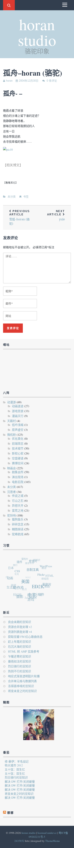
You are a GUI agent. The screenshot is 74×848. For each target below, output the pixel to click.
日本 (11, 567)
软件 (40, 595)
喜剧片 (46, 585)
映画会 (11, 468)
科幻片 (16, 594)
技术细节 (17, 448)
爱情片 (34, 561)
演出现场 (17, 477)
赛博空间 (17, 463)
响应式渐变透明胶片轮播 (24, 676)
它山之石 (17, 501)
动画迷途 (17, 406)
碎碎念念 (17, 524)
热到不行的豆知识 (19, 671)
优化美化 (17, 438)
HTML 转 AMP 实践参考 (23, 651)
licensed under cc (47, 833)
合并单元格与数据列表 (22, 681)
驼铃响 (11, 515)
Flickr (41, 576)
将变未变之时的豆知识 (22, 691)
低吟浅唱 (17, 425)
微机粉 (11, 435)
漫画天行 (17, 416)
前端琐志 (17, 443)
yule (56, 215)
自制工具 (34, 570)
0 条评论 (52, 80)
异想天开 (17, 505)
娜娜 (12, 584)
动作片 (18, 588)
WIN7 (27, 576)
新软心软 (17, 453)
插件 (21, 562)
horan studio (37, 32)
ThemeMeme (52, 841)
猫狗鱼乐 (17, 519)
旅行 (15, 564)
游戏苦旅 (17, 411)
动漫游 (11, 402)
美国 (26, 583)
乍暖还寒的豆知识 (19, 656)
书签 (26, 196)
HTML (50, 576)
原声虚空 (17, 430)
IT (7, 575)
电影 (32, 596)
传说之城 (17, 496)
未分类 (12, 196)
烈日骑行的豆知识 (19, 666)
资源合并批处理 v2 (20, 627)
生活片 (10, 586)
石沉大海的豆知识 (19, 646)
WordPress (46, 567)
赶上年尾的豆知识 (19, 642)
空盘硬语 (17, 458)
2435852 (19, 841)
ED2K (38, 588)
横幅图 (44, 579)
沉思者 (11, 492)
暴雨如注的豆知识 (19, 661)
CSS (18, 571)
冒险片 (25, 558)
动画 (10, 577)
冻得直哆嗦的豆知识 (21, 686)
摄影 (19, 596)
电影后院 (17, 482)
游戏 (29, 600)
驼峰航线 (17, 534)
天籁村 (11, 421)
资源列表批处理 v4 (20, 632)
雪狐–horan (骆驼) (19, 217)
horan (9, 80)
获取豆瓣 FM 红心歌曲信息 (25, 637)
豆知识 (37, 560)
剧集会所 (17, 472)
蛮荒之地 (17, 510)
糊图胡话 (17, 529)
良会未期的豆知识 (19, 622)
